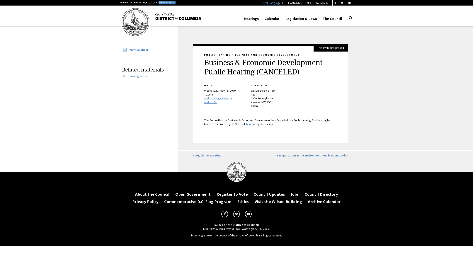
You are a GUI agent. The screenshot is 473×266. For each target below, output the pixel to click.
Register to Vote (232, 194)
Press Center (322, 2)
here (249, 124)
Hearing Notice (138, 76)
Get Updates (295, 2)
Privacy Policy (145, 201)
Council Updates (269, 194)
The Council (332, 18)
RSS (309, 2)
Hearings (251, 18)
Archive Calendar (324, 201)
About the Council (152, 194)
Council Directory (321, 194)
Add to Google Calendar (218, 98)
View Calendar (138, 49)
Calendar (272, 18)
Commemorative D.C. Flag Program (197, 201)
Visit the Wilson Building (278, 201)
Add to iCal (210, 102)
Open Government (193, 194)
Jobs (295, 194)
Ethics (243, 201)
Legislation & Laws (301, 18)
